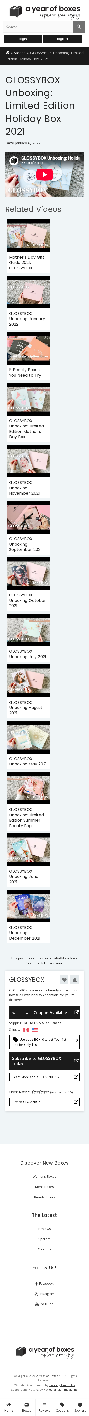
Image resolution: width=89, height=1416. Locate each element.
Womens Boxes (44, 1176)
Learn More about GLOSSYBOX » (36, 1077)
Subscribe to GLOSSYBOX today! (36, 1061)
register (62, 39)
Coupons (62, 1407)
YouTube (46, 1304)
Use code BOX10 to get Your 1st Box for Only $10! (39, 1042)
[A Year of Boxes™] (44, 12)
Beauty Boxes (44, 1197)
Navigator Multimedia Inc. (61, 1389)
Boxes (26, 1407)
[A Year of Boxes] (44, 1352)
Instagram (47, 1293)
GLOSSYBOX (26, 980)
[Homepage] (7, 52)
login (23, 39)
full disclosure (51, 963)
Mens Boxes (44, 1186)
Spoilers (80, 1407)
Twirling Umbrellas (62, 1385)
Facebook (46, 1283)
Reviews (44, 1407)
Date (9, 143)
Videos (20, 52)
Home (8, 1410)
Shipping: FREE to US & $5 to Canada (35, 1023)
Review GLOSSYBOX (26, 1102)
